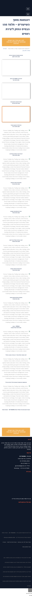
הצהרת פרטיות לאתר (12, 542)
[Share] (29, 593)
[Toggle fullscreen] (28, 593)
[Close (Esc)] (31, 593)
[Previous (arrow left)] (31, 595)
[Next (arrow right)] (29, 595)
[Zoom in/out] (26, 593)
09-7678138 (23, 461)
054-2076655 (24, 463)
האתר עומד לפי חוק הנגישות (24, 542)
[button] (26, 64)
